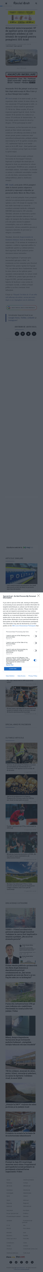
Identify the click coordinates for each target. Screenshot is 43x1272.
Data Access (21, 676)
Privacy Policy (32, 676)
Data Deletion (10, 676)
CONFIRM (12, 668)
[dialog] (21, 636)
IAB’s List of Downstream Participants (24, 626)
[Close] (39, 596)
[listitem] (21, 632)
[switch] (35, 636)
